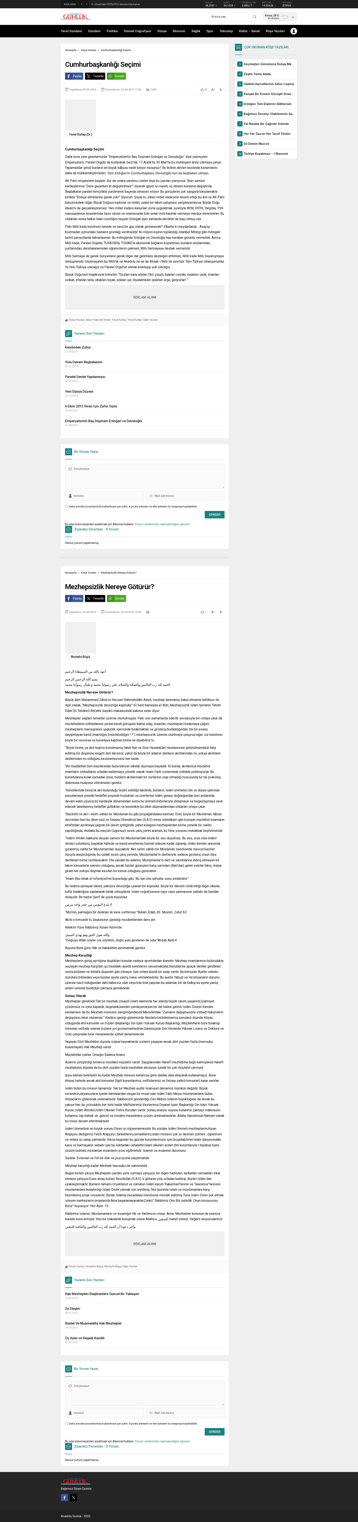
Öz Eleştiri (72, 1309)
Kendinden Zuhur (78, 347)
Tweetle (98, 76)
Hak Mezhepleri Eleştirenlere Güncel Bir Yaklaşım (102, 1294)
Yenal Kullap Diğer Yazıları (142, 319)
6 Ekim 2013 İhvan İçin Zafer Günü (91, 406)
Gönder (120, 76)
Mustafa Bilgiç (80, 656)
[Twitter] (73, 1497)
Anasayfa (70, 50)
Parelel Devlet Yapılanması (85, 377)
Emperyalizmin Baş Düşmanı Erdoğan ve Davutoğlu (103, 421)
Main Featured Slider (98, 319)
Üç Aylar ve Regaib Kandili (84, 1338)
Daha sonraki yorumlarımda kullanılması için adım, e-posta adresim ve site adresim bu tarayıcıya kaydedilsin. (133, 506)
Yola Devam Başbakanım (83, 362)
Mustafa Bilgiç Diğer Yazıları (121, 1266)
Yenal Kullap (119, 319)
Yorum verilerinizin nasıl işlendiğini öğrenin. (162, 524)
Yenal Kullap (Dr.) (80, 134)
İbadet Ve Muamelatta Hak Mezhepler (93, 1323)
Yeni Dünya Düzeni (79, 392)
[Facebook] (64, 1497)
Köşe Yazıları (88, 50)
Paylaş (77, 76)
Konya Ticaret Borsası (107, 4)
